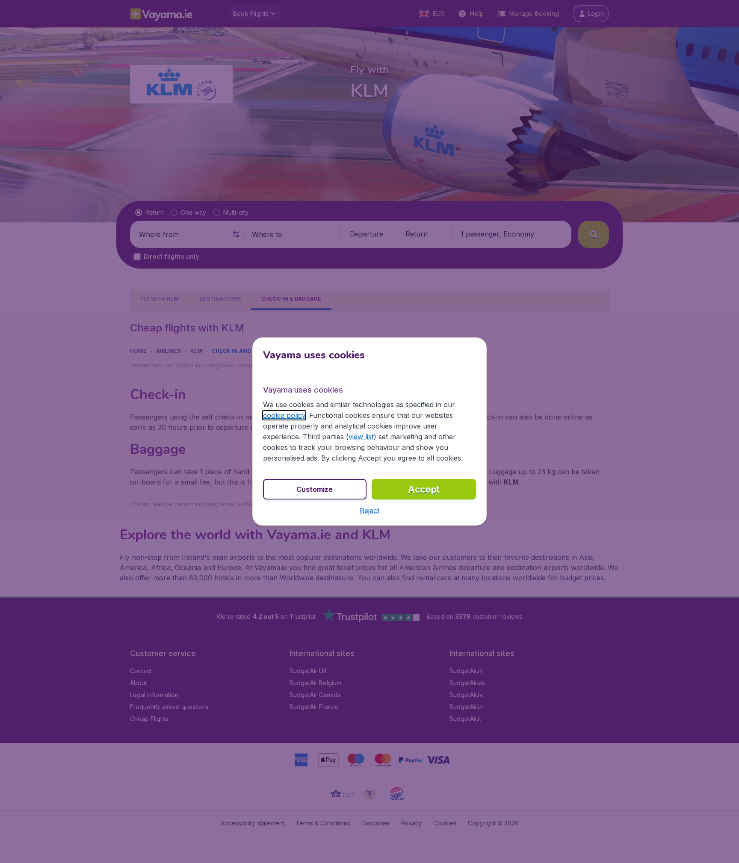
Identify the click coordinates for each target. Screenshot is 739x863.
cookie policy (284, 415)
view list (361, 436)
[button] (369, 510)
